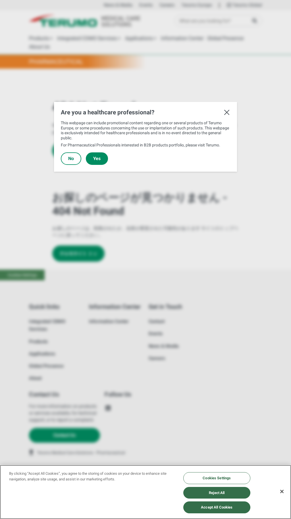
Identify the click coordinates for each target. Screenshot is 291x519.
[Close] (282, 491)
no (71, 158)
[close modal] (226, 112)
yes (97, 158)
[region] (145, 492)
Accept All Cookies (216, 507)
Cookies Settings (217, 478)
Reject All (217, 493)
